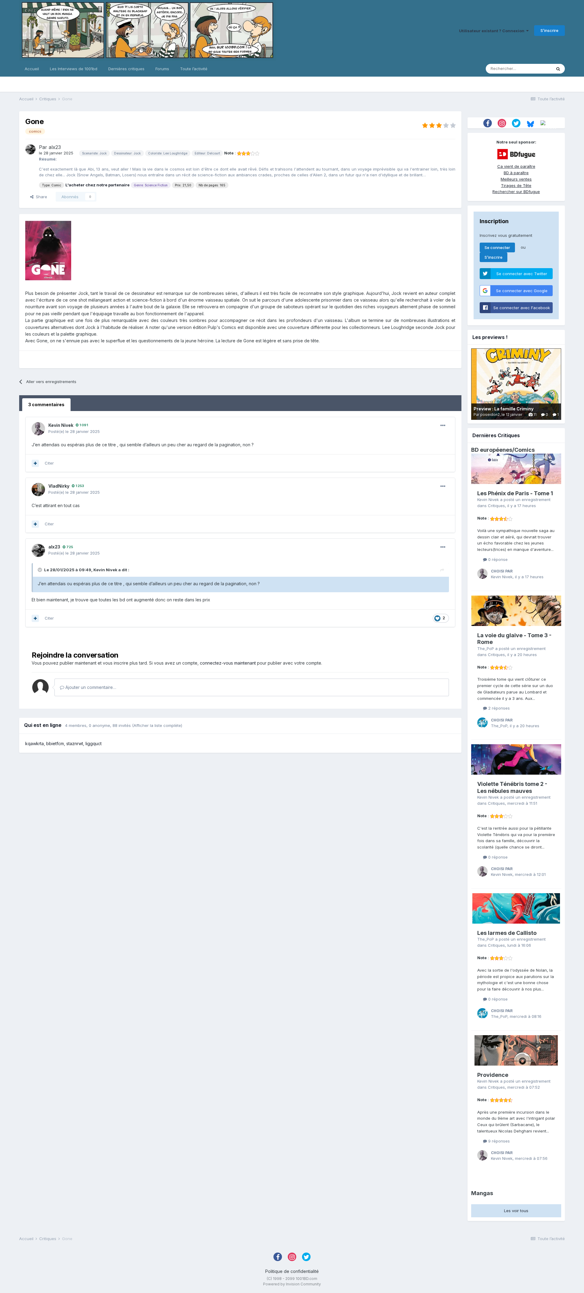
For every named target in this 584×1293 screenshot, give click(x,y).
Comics (524, 450)
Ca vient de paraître (516, 166)
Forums (162, 68)
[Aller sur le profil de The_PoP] (482, 722)
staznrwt (74, 743)
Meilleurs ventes (516, 179)
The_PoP (485, 648)
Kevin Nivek (60, 425)
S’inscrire (549, 30)
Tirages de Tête (516, 185)
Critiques (496, 505)
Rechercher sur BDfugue (516, 191)
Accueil (32, 68)
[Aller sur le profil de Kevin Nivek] (38, 428)
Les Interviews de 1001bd (73, 68)
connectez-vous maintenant (228, 663)
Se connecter (497, 247)
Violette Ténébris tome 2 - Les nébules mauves (512, 787)
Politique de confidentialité (292, 1271)
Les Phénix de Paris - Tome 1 (515, 493)
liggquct (93, 743)
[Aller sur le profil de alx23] (30, 149)
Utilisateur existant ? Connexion (492, 30)
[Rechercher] (558, 69)
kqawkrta (34, 743)
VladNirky (58, 486)
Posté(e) (74, 431)
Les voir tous (516, 1210)
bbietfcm (55, 743)
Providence (492, 1075)
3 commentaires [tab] (46, 404)
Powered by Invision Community (292, 1284)
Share (40, 196)
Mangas (482, 1193)
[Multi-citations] (35, 463)
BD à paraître (516, 172)
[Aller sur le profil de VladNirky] (38, 489)
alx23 (55, 147)
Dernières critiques (126, 68)
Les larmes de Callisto (507, 933)
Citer (49, 463)
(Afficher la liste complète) (157, 725)
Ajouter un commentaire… (90, 687)
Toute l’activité (193, 68)
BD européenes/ (492, 450)
